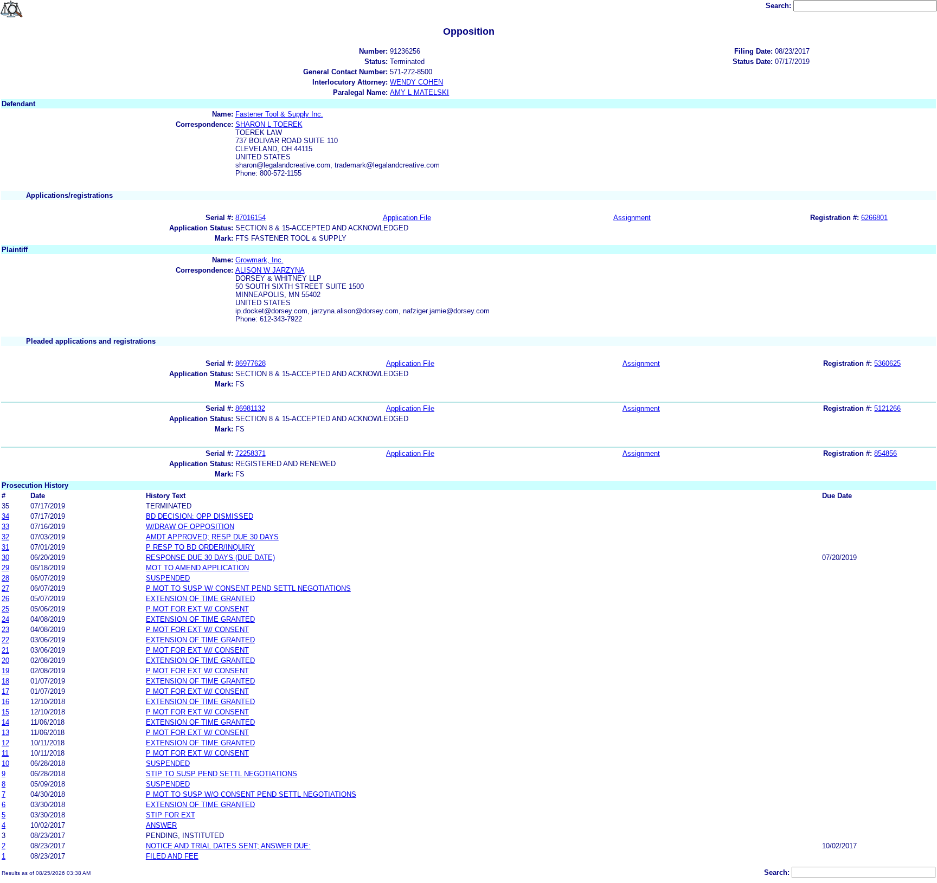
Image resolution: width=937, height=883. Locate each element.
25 (5, 609)
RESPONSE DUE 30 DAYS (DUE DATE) (210, 557)
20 (5, 660)
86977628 (250, 363)
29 (5, 568)
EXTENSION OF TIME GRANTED (200, 599)
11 (5, 753)
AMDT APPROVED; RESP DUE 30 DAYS (212, 537)
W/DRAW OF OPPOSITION (190, 527)
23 (5, 630)
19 (5, 671)
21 (5, 650)
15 (5, 712)
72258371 (250, 453)
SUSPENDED (168, 578)
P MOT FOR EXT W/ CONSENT (197, 609)
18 (5, 681)
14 (5, 722)
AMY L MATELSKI (419, 92)
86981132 (250, 408)
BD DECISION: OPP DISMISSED (199, 516)
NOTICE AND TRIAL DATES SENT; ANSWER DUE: (228, 846)
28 (5, 578)
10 (5, 763)
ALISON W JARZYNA (270, 270)
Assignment (632, 218)
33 (5, 527)
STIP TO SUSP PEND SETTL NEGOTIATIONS (221, 774)
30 (5, 557)
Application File (407, 218)
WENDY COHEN (416, 82)
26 (5, 599)
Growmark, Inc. (259, 260)
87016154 (250, 218)
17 (5, 691)
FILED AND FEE (172, 856)
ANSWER (161, 825)
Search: (779, 6)
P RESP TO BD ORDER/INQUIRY (200, 547)
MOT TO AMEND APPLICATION (197, 568)
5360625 (887, 363)
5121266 (887, 408)
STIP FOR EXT (170, 815)
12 (5, 743)
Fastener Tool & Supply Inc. (279, 114)
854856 (885, 453)
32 (5, 537)
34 (5, 516)
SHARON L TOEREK (269, 124)
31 (5, 547)
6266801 (874, 218)
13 (5, 733)
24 (5, 619)
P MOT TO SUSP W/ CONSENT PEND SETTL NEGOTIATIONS (248, 588)
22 (5, 640)
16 (5, 702)
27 (5, 588)
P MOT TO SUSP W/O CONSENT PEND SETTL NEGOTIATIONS (251, 794)
